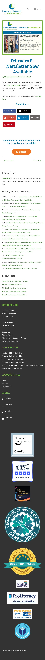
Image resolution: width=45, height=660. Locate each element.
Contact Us (6, 332)
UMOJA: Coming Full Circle (15, 255)
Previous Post (8, 161)
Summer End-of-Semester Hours (12, 284)
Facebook (8, 404)
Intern (4, 380)
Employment (6, 386)
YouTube (9, 417)
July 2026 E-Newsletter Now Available (14, 288)
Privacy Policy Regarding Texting (14, 338)
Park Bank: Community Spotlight (12, 259)
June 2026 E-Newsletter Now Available (14, 291)
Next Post (38, 161)
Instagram (8, 398)
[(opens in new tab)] (22, 444)
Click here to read (13, 85)
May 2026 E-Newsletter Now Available (14, 295)
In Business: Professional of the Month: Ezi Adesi (21, 268)
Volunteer (5, 383)
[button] (28, 9)
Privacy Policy (7, 335)
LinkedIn (8, 411)
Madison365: (11, 242)
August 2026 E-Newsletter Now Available (15, 281)
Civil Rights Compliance (11, 341)
